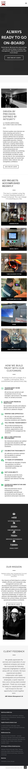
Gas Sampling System (14, 299)
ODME (14, 324)
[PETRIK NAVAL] (3, 3)
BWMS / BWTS (14, 249)
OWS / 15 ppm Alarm (14, 349)
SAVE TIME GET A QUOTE (14, 57)
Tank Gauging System (14, 274)
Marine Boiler (14, 223)
